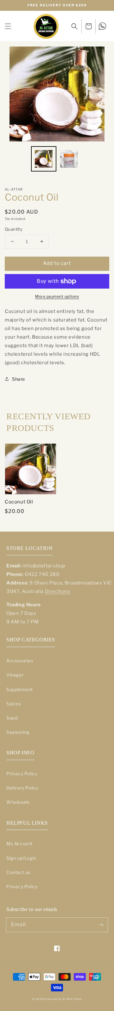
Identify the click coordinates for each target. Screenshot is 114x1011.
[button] (8, 26)
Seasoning (17, 732)
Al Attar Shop (72, 999)
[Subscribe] (101, 925)
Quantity (13, 229)
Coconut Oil (19, 502)
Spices (13, 703)
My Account (19, 843)
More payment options (57, 296)
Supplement (19, 689)
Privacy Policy (21, 773)
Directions (57, 591)
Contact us (18, 872)
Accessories (19, 660)
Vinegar (14, 674)
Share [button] (18, 379)
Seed (11, 718)
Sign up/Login (21, 858)
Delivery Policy (22, 787)
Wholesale (17, 802)
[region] (57, 5)
